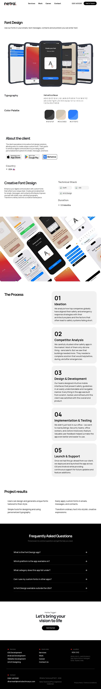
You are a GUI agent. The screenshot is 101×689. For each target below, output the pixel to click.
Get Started (50, 628)
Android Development (16, 655)
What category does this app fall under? (50, 570)
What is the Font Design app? (50, 552)
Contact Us (43, 662)
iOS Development (14, 652)
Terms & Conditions (90, 683)
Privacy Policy (78, 683)
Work (41, 655)
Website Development (16, 659)
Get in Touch (90, 3)
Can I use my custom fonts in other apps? (50, 579)
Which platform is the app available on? (50, 561)
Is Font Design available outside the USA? (50, 588)
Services (42, 652)
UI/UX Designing (14, 662)
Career (42, 659)
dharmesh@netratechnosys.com (21, 681)
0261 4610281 (13, 678)
